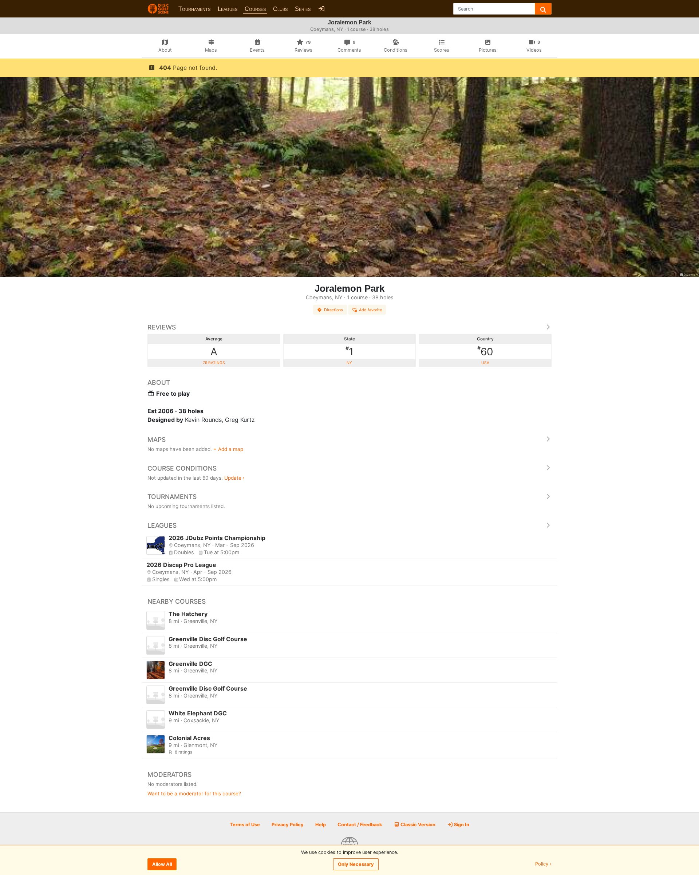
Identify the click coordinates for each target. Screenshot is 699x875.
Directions (333, 309)
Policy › (543, 864)
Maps (156, 439)
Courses (255, 9)
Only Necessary (356, 864)
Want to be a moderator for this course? (194, 793)
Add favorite (370, 309)
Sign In (461, 824)
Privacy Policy (288, 824)
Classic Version (417, 824)
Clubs (280, 9)
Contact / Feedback (359, 824)
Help (320, 824)
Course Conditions (182, 468)
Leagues (227, 9)
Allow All (162, 864)
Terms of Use (245, 824)
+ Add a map (228, 449)
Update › (234, 478)
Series (303, 9)
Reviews (161, 327)
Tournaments (194, 9)
